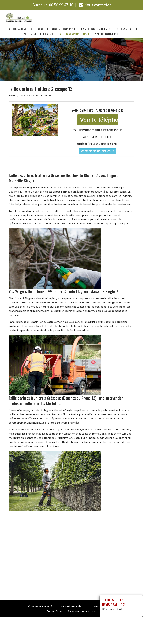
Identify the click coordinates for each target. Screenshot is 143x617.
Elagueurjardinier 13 (19, 29)
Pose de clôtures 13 (106, 34)
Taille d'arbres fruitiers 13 (74, 34)
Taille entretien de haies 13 (38, 34)
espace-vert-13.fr (43, 606)
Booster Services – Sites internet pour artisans (71, 611)
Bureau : (52, 4)
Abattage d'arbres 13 (64, 29)
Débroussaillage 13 (125, 29)
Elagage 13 (42, 29)
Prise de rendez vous (99, 151)
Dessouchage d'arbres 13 (95, 29)
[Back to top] (133, 607)
